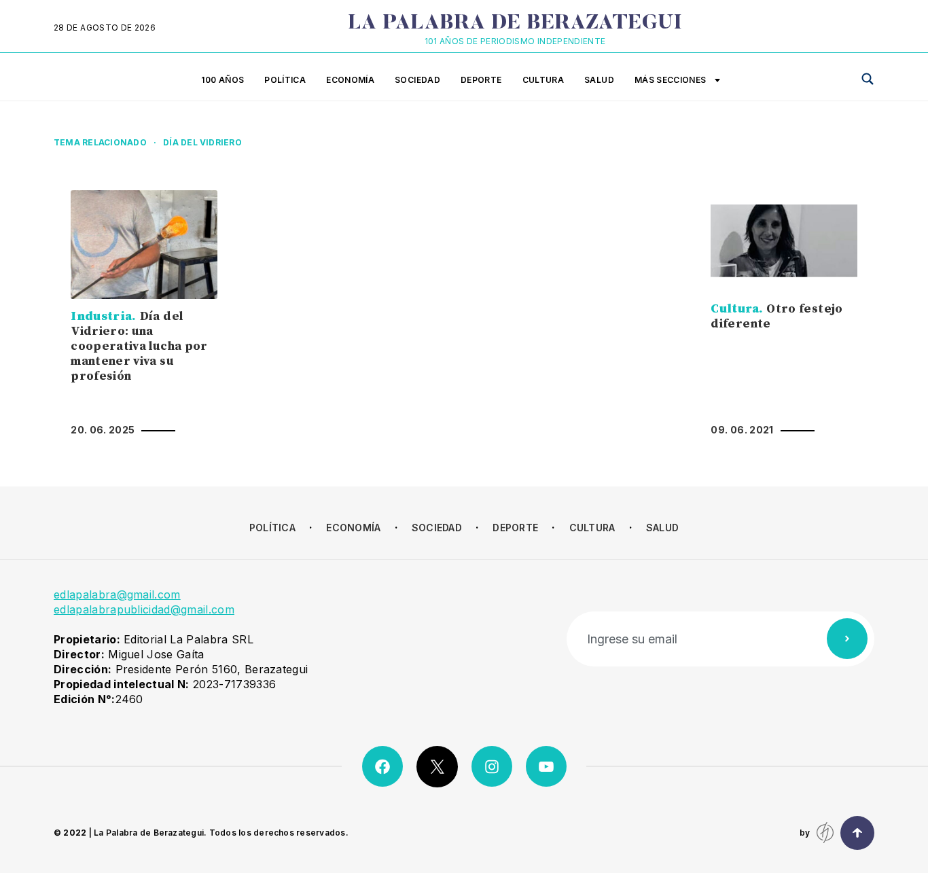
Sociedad (417, 80)
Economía (350, 80)
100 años (222, 80)
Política (285, 80)
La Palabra (515, 24)
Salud (599, 80)
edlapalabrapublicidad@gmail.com (144, 609)
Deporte (481, 80)
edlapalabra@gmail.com (117, 594)
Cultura (543, 80)
